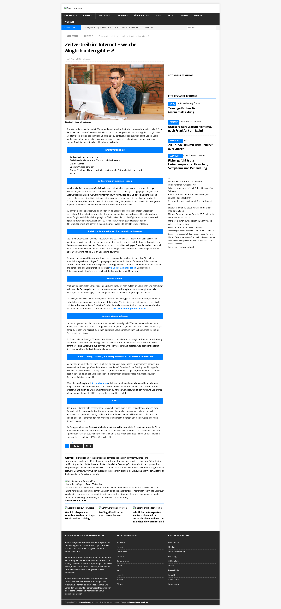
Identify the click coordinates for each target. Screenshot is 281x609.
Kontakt (171, 575)
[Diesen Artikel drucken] (75, 441)
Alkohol (181, 227)
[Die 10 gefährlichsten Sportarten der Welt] (115, 508)
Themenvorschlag (176, 551)
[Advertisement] (192, 52)
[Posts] (169, 178)
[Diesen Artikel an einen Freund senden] (73, 441)
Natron (212, 237)
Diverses (198, 227)
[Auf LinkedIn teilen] (68, 441)
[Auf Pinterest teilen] (71, 441)
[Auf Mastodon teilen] (79, 441)
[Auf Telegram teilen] (81, 441)
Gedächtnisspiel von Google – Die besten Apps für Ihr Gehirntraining (80, 515)
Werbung (172, 556)
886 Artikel (97, 484)
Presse (171, 565)
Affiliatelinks (173, 561)
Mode (159, 15)
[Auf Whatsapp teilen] (77, 441)
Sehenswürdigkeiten (181, 240)
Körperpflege (142, 15)
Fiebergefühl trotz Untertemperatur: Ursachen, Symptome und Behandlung (188, 164)
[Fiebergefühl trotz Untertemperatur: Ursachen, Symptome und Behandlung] (192, 155)
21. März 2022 (74, 59)
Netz (170, 15)
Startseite (70, 15)
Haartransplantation (197, 234)
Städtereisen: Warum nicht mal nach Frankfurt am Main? (190, 129)
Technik (183, 15)
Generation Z (208, 231)
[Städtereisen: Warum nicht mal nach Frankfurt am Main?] (192, 121)
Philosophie (173, 542)
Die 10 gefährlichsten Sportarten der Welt (111, 514)
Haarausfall (183, 234)
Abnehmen (172, 227)
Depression (190, 227)
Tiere (210, 240)
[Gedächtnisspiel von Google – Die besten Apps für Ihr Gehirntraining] (81, 508)
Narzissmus (203, 237)
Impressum (173, 584)
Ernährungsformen (176, 231)
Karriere (123, 15)
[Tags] (171, 178)
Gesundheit (105, 15)
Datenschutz (174, 579)
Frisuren (194, 231)
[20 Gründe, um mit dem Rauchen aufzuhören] (192, 140)
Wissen (198, 15)
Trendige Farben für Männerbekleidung (182, 110)
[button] (115, 150)
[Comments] (173, 178)
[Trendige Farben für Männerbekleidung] (192, 103)
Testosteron (202, 240)
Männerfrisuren (191, 237)
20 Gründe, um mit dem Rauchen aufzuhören (191, 147)
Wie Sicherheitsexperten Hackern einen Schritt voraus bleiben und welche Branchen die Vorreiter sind (148, 517)
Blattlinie (172, 547)
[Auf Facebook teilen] (66, 441)
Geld (201, 231)
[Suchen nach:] (201, 27)
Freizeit (87, 15)
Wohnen (69, 22)
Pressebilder (174, 570)
